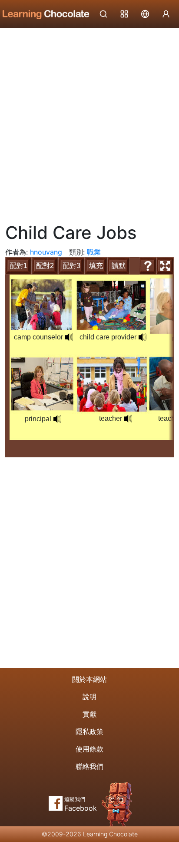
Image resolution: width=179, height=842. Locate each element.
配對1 (18, 265)
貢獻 (89, 714)
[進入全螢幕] (165, 266)
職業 (94, 252)
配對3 (71, 265)
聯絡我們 (89, 766)
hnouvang (46, 252)
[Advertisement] (89, 122)
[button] (69, 337)
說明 (89, 696)
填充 (96, 265)
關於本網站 (89, 679)
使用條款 (89, 749)
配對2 (45, 265)
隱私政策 (89, 731)
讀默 (119, 265)
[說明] (147, 266)
